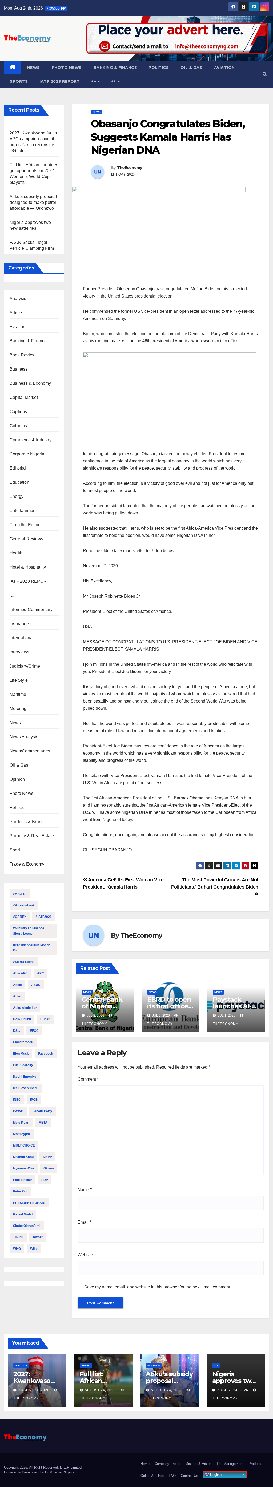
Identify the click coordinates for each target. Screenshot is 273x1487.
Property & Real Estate (32, 836)
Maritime (18, 694)
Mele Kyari (21, 1122)
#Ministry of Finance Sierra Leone (28, 930)
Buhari (45, 1019)
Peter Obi (20, 1191)
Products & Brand (27, 821)
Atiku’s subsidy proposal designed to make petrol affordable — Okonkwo (33, 202)
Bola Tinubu (22, 1019)
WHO (17, 1249)
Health (16, 553)
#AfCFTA (20, 894)
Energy (16, 496)
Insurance (19, 623)
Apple (17, 985)
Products (255, 1464)
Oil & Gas (191, 67)
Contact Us (189, 1476)
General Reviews (26, 539)
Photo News (67, 67)
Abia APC (20, 973)
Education (19, 482)
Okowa (48, 1168)
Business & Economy (30, 383)
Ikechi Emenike (24, 1076)
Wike (34, 1249)
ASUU (36, 985)
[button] (265, 74)
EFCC (34, 1031)
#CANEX (19, 917)
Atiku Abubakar (25, 1008)
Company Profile (167, 1464)
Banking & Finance (115, 67)
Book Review (22, 355)
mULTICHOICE (24, 1145)
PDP (44, 1180)
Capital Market (24, 397)
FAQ (172, 1476)
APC (40, 973)
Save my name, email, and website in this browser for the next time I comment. (157, 1287)
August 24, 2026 (34, 1390)
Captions (18, 411)
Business (19, 369)
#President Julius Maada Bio (31, 947)
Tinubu (18, 1237)
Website (85, 1254)
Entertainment (23, 510)
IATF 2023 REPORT (59, 81)
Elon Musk (21, 1054)
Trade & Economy (27, 864)
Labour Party (42, 1111)
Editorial (18, 468)
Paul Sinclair (22, 1180)
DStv (17, 1031)
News (33, 67)
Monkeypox (22, 1134)
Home (145, 1464)
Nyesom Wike (23, 1168)
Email (84, 1222)
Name (85, 1189)
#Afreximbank (24, 905)
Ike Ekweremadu (25, 1088)
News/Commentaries (30, 751)
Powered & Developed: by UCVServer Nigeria (39, 1472)
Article (16, 312)
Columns (18, 425)
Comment (88, 1079)
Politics (158, 67)
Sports (19, 81)
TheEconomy (129, 167)
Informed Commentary (31, 609)
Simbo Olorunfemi (26, 1226)
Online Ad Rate (152, 1476)
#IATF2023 (44, 917)
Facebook (45, 1054)
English (215, 1475)
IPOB (34, 1099)
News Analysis (24, 737)
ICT (13, 595)
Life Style (19, 680)
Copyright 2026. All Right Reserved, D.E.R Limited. (43, 1467)
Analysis (18, 298)
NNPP (47, 1157)
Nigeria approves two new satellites (234, 1380)
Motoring (18, 708)
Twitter (38, 1237)
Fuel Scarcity (23, 1065)
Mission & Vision (198, 1464)
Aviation (224, 67)
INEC (17, 1099)
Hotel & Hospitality (28, 567)
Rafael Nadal (23, 1214)
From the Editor (24, 524)
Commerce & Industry (30, 440)
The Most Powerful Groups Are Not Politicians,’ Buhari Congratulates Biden (214, 883)
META (43, 1122)
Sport (15, 850)
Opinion (17, 779)
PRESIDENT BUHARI (29, 1203)
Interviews (19, 652)
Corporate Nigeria (27, 454)
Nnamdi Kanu (23, 1157)
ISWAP (18, 1111)
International (22, 638)
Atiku (17, 996)
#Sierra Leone (23, 962)
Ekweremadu (23, 1042)
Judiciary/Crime (25, 666)
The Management (229, 1464)
